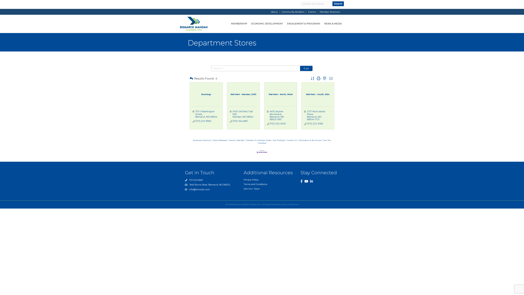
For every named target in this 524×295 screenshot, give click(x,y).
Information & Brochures (309, 140)
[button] (191, 78)
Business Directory (202, 140)
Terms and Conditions (255, 184)
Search (338, 3)
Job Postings (279, 140)
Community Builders (293, 12)
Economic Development (267, 23)
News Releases (220, 140)
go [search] (307, 68)
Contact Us (291, 140)
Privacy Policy (251, 180)
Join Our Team (252, 189)
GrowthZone (293, 204)
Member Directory (330, 12)
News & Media (333, 23)
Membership (239, 23)
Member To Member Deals (258, 140)
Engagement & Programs (303, 23)
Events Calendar (236, 140)
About (274, 12)
